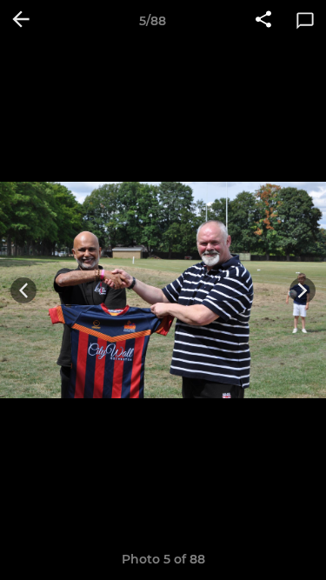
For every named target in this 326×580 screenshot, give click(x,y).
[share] (263, 21)
